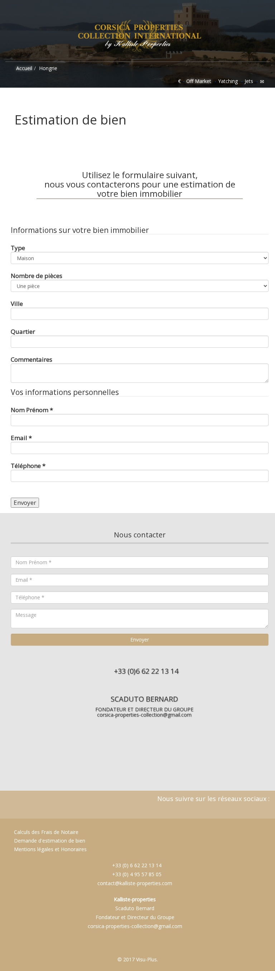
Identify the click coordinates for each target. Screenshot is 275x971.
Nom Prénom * (32, 410)
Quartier (23, 331)
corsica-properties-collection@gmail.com (144, 714)
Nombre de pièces (36, 276)
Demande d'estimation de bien (49, 840)
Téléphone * (28, 466)
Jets (249, 81)
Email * (21, 438)
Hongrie (48, 68)
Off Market (198, 81)
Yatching (228, 81)
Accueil (23, 68)
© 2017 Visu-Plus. (137, 959)
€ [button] (179, 81)
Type (18, 248)
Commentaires (31, 359)
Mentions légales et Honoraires (50, 849)
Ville (17, 303)
